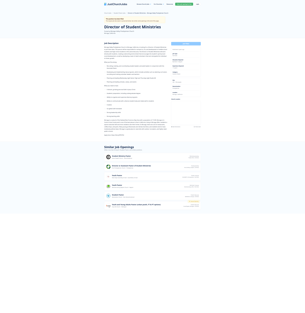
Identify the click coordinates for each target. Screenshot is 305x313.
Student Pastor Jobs (120, 13)
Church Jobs (107, 13)
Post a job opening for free (184, 4)
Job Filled (186, 44)
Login (197, 4)
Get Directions (176, 126)
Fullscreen (198, 126)
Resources (170, 4)
